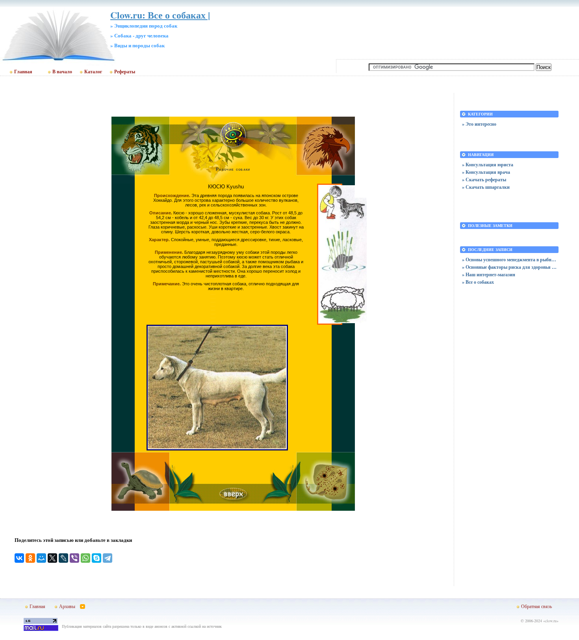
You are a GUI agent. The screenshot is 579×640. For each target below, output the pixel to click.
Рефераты (124, 71)
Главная (23, 71)
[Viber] (74, 558)
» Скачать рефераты (484, 179)
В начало (62, 71)
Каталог (93, 71)
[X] (52, 558)
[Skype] (96, 558)
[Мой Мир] (41, 558)
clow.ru (551, 620)
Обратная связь (536, 606)
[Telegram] (107, 558)
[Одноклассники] (30, 558)
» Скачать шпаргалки (486, 187)
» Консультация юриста (487, 164)
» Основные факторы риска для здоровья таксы (509, 267)
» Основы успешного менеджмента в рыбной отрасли (509, 259)
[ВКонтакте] (19, 558)
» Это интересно (479, 124)
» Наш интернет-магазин (488, 274)
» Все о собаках (478, 282)
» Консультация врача (486, 172)
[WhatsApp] (85, 558)
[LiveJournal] (63, 558)
